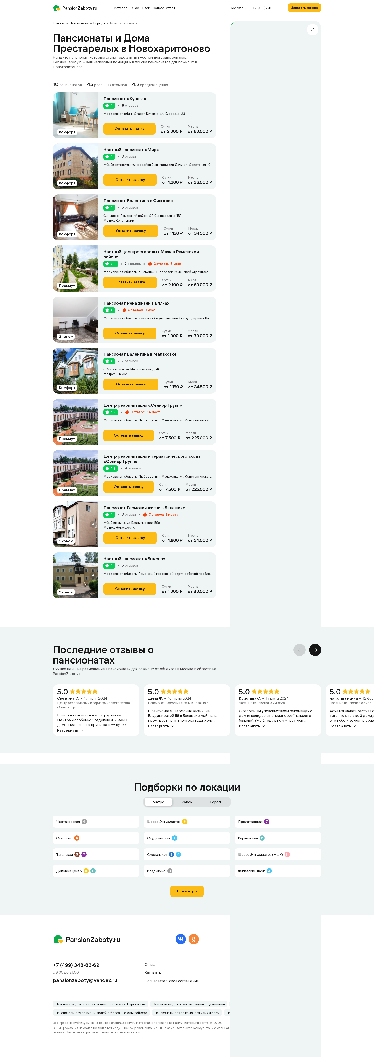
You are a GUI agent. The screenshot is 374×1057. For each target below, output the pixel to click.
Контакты (153, 972)
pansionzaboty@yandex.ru (85, 980)
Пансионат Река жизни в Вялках (136, 302)
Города (99, 23)
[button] (93, 115)
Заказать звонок (304, 8)
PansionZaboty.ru (79, 7)
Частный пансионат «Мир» (131, 149)
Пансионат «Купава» (124, 98)
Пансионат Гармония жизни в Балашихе (144, 507)
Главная (59, 23)
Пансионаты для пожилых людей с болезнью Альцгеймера (101, 1013)
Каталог (120, 8)
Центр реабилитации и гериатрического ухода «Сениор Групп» (152, 458)
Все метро (187, 891)
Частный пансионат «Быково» (134, 558)
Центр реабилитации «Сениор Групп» (142, 405)
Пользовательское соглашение (172, 981)
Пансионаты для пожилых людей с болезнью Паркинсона (100, 1004)
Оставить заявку (130, 128)
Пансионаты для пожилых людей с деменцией (189, 1004)
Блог (146, 8)
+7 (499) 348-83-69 (267, 8)
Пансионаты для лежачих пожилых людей (187, 1013)
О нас (134, 8)
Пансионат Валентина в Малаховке (140, 354)
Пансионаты (79, 23)
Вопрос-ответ (164, 8)
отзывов (130, 105)
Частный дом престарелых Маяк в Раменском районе (151, 254)
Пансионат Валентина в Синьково (138, 200)
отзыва (129, 156)
